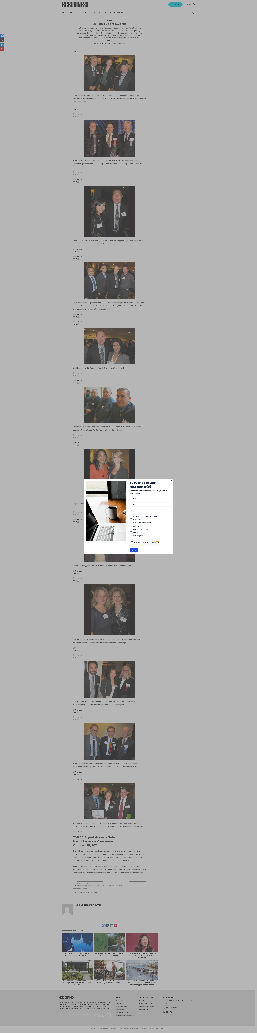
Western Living (138, 532)
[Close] (171, 481)
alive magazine (138, 536)
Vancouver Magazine (140, 529)
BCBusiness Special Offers (142, 523)
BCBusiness (137, 519)
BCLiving (136, 526)
